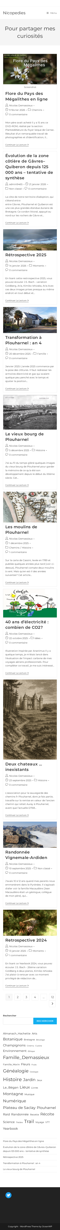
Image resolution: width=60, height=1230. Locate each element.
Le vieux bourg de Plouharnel (19, 1169)
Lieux (25, 1087)
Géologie (34, 1072)
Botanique (12, 1039)
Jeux (39, 1080)
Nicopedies (14, 12)
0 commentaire (18, 114)
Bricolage (40, 1040)
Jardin (29, 1079)
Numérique (14, 1100)
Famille (41, 353)
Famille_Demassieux (26, 1057)
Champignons (14, 1045)
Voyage (39, 1122)
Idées (37, 638)
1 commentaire (18, 552)
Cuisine (38, 1046)
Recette (34, 1114)
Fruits (34, 1065)
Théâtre (19, 1122)
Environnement (14, 1051)
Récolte (47, 1114)
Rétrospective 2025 (25, 254)
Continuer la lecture (17, 145)
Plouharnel (46, 1108)
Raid (6, 1114)
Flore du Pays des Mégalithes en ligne (23, 1141)
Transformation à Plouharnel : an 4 (21, 1163)
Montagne (13, 1094)
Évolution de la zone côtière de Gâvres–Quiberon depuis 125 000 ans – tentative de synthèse (29, 166)
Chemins (37, 109)
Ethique (31, 1051)
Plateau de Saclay (19, 1107)
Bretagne (29, 1039)
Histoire (40, 450)
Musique (29, 1094)
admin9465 (15, 184)
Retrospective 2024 (26, 940)
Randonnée (20, 1114)
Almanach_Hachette (16, 1033)
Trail (29, 1121)
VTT (47, 1122)
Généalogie (15, 1071)
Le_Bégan (10, 1087)
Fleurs (25, 1064)
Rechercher (9, 1015)
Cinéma (30, 1046)
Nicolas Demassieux (20, 105)
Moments (38, 265)
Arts (34, 1033)
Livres (34, 1087)
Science (9, 1122)
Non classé (15, 188)
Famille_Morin (11, 1064)
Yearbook (10, 1128)
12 (52, 997)
